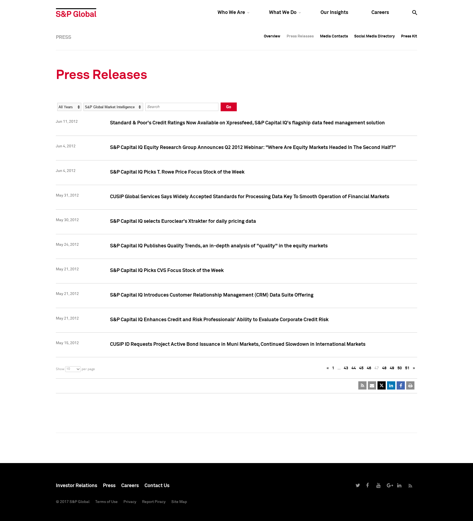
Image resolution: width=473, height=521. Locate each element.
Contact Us (157, 485)
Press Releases (300, 36)
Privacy (129, 502)
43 (346, 368)
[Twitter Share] (381, 385)
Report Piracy (154, 502)
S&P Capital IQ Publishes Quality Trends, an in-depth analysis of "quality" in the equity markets (219, 246)
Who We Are (231, 12)
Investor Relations (76, 485)
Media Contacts (334, 36)
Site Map (179, 502)
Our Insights (334, 12)
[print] (410, 385)
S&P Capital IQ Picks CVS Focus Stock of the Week (167, 270)
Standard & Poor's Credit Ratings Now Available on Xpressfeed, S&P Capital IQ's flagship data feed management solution (247, 123)
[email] (372, 385)
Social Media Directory (374, 36)
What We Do (282, 12)
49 (392, 368)
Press (109, 485)
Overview (272, 36)
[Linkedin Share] (391, 385)
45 (361, 368)
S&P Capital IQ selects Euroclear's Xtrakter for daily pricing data (183, 221)
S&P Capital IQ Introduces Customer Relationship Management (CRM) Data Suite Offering (211, 295)
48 (384, 368)
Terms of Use (106, 502)
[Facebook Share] (401, 385)
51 (407, 368)
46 (369, 368)
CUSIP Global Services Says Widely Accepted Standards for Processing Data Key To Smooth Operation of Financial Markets (249, 196)
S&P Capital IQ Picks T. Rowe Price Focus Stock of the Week (177, 172)
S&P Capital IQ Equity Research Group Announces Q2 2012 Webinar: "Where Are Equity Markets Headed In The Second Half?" (253, 147)
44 (353, 368)
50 (399, 368)
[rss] (362, 385)
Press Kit (409, 36)
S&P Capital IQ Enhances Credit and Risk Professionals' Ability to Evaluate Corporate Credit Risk (219, 319)
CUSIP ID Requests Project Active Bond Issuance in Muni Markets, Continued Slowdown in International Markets (237, 344)
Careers (380, 12)
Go (228, 107)
